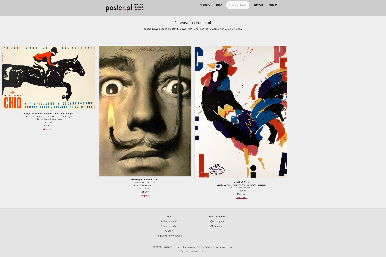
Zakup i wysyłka (168, 226)
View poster (48, 129)
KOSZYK (258, 5)
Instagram (218, 221)
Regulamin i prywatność (169, 235)
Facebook (218, 226)
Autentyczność (169, 221)
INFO (219, 5)
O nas (169, 216)
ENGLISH (274, 5)
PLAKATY (205, 5)
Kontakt (169, 231)
